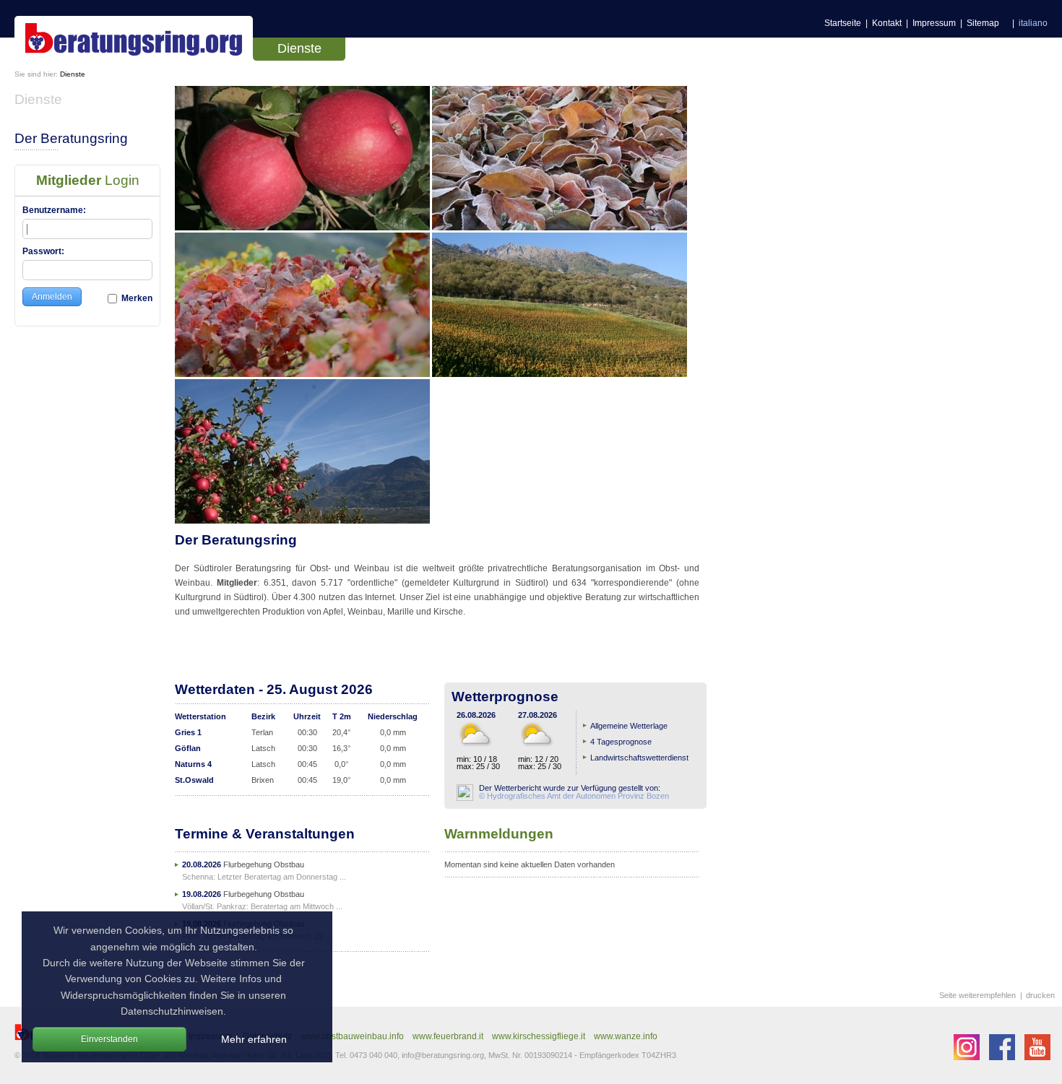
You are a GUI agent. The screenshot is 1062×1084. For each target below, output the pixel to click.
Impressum (934, 23)
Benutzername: (54, 210)
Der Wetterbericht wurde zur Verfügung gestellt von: (572, 792)
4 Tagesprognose (621, 741)
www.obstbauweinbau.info (352, 1036)
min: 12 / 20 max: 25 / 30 (539, 763)
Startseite (842, 23)
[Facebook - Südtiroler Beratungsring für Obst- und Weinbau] (1003, 1057)
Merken (135, 298)
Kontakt (887, 23)
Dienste (299, 48)
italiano (1033, 23)
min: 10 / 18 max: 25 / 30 (478, 763)
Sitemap (983, 23)
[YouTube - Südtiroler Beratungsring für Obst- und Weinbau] (1037, 1057)
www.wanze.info (625, 1036)
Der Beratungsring (71, 138)
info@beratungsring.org (443, 1055)
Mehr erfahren (254, 1039)
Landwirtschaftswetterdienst (639, 757)
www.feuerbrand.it (448, 1036)
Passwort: (43, 251)
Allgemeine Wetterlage (629, 725)
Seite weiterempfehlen (977, 995)
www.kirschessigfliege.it (538, 1036)
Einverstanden (109, 1039)
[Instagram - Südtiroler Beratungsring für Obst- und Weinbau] (968, 1057)
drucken (1040, 995)
